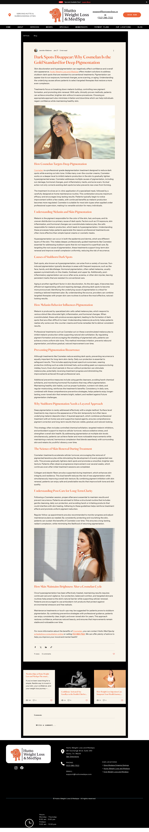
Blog (35, 36)
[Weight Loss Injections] (110, 679)
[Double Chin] (74, 679)
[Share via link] (51, 647)
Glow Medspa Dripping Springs (116, 765)
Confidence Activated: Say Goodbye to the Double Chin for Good (73, 692)
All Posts (26, 36)
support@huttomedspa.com (105, 13)
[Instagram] (16, 768)
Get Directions (72, 756)
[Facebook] (22, 768)
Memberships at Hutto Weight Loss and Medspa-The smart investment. (37, 675)
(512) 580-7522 (105, 18)
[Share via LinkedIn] (46, 647)
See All (123, 666)
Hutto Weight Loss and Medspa (117, 769)
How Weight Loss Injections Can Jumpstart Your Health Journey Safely (109, 692)
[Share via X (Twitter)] (40, 647)
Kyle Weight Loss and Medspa (116, 772)
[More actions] (113, 50)
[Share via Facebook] (35, 647)
